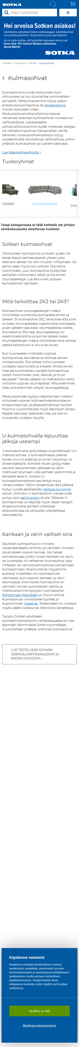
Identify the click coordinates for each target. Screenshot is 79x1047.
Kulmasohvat (46, 63)
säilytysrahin (30, 498)
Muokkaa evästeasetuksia (39, 1025)
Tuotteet (7, 63)
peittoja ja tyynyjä (57, 489)
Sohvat (32, 63)
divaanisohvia (55, 105)
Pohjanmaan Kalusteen (20, 595)
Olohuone (20, 63)
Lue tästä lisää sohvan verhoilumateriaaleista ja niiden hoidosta (35, 654)
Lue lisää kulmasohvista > (21, 152)
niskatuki (31, 603)
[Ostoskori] (73, 4)
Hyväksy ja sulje (39, 1011)
